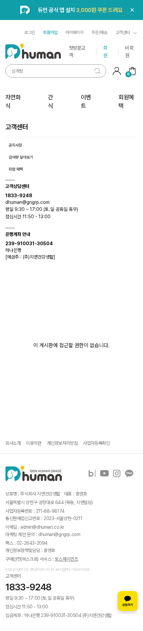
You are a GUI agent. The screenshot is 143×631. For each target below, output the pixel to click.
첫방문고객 (77, 51)
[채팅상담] (127, 601)
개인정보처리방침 (62, 443)
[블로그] (92, 473)
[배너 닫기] (132, 10)
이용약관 (33, 443)
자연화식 (13, 101)
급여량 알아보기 (21, 157)
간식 (50, 101)
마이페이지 (74, 32)
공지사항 (15, 145)
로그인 (29, 32)
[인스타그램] (116, 473)
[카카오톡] (129, 473)
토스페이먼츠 (66, 559)
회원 (105, 51)
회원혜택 (126, 101)
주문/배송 (99, 32)
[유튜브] (104, 473)
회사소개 (13, 443)
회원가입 (50, 32)
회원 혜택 (16, 169)
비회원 (129, 51)
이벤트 (86, 101)
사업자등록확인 (96, 443)
